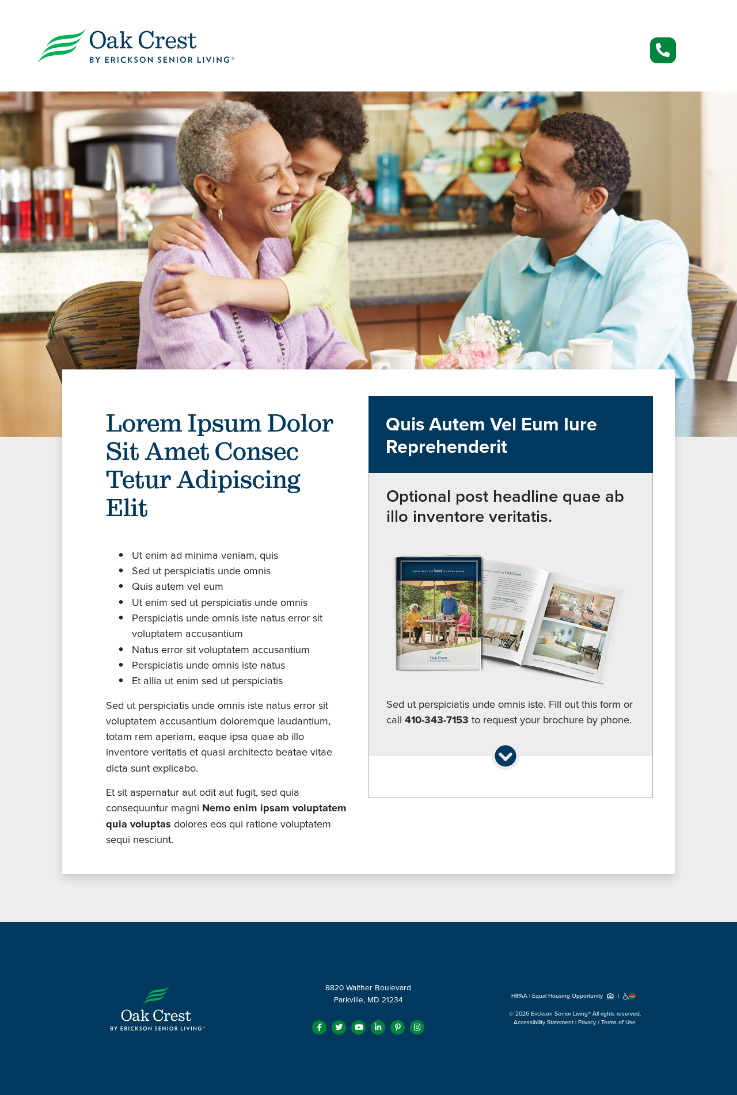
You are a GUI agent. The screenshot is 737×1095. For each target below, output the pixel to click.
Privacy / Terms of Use (607, 1022)
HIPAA (519, 996)
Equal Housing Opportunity (568, 996)
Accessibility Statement (543, 1022)
